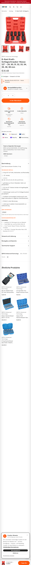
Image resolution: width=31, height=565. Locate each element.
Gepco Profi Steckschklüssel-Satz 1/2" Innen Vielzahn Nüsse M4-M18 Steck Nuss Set (22, 316)
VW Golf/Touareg (22, 148)
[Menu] (21, 6)
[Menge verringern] (4, 95)
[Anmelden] (13, 6)
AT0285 (6, 156)
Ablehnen (15, 553)
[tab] (5, 48)
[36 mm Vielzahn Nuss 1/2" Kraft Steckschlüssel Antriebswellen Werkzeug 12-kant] (8, 278)
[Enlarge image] (15, 30)
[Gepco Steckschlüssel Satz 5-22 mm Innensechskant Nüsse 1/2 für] (8, 303)
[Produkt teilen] (7, 257)
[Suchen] (10, 6)
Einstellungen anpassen (8, 555)
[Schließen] (27, 535)
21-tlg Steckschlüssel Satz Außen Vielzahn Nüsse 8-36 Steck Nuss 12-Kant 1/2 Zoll (8, 341)
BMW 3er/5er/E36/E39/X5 (10, 148)
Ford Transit (17, 149)
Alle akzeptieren (15, 550)
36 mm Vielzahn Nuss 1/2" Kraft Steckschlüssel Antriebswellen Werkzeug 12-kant (8, 291)
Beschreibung (6, 163)
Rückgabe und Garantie (9, 241)
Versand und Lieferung (9, 236)
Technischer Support (8, 245)
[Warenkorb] (17, 6)
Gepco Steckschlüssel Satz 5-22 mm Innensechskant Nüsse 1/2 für (8, 316)
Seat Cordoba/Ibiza (8, 149)
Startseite (4, 11)
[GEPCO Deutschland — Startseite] (4, 7)
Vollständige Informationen (11, 547)
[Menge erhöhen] (13, 95)
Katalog (11, 11)
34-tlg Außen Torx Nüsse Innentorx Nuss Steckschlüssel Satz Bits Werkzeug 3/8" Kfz (22, 291)
